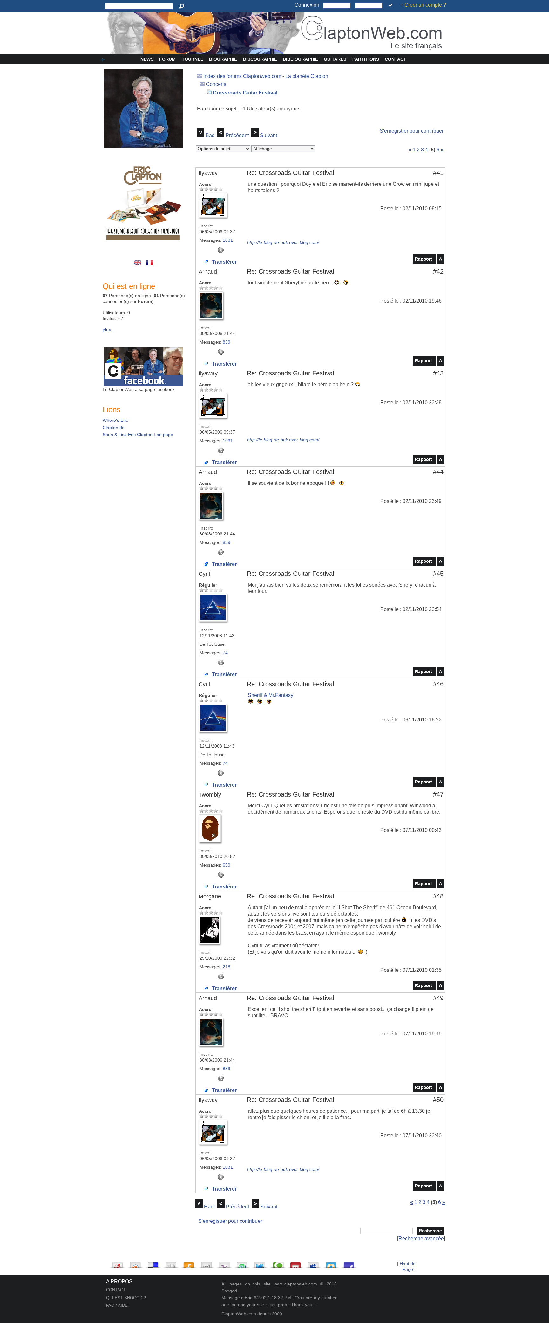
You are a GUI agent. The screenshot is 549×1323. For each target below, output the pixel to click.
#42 (438, 271)
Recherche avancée (421, 1238)
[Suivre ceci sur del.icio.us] (153, 1263)
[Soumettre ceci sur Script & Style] (117, 1263)
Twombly (210, 794)
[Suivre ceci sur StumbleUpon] (242, 1263)
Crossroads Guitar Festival (245, 92)
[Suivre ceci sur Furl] (189, 1263)
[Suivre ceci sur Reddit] (206, 1263)
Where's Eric (115, 420)
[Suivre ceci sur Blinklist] (135, 1263)
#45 (438, 573)
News (146, 59)
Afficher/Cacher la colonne (103, 59)
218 (226, 966)
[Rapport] (424, 262)
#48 (438, 896)
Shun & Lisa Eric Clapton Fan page (138, 434)
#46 (438, 683)
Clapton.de (114, 427)
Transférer (224, 262)
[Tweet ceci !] (260, 1263)
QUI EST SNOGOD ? (126, 1297)
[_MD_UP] (440, 262)
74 (225, 652)
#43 (438, 373)
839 (226, 342)
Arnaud (208, 271)
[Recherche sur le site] (182, 6)
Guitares (335, 59)
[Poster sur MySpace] (313, 1263)
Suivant (268, 135)
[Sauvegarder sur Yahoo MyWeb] (224, 1263)
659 (226, 864)
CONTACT (115, 1289)
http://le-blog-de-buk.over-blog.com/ (283, 242)
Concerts (216, 84)
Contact (395, 59)
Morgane (210, 896)
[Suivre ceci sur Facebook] (349, 1263)
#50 (438, 1099)
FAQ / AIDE (117, 1305)
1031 (228, 240)
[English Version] (139, 265)
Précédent (237, 135)
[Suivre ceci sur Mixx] (295, 1263)
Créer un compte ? (425, 5)
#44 (438, 471)
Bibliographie (300, 59)
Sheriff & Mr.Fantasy (270, 695)
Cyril (204, 574)
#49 (438, 997)
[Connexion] (391, 5)
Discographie (260, 59)
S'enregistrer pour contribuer (412, 131)
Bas (210, 135)
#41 (438, 172)
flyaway (208, 173)
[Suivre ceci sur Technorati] (278, 1263)
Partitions (365, 59)
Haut (209, 1206)
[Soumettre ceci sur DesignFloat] (331, 1263)
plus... (109, 329)
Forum (167, 59)
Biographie (223, 59)
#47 (438, 794)
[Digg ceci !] (171, 1263)
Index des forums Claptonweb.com (242, 76)
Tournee (192, 59)
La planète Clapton (306, 76)
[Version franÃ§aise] (150, 265)
